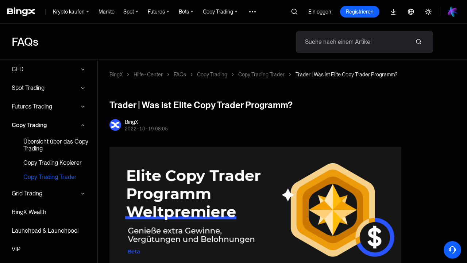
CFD (17, 69)
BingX (116, 74)
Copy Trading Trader (50, 177)
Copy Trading (29, 125)
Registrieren (360, 12)
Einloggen (319, 12)
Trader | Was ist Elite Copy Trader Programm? (346, 74)
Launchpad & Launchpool (45, 230)
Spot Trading (28, 87)
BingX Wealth (29, 212)
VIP (16, 249)
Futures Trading (32, 106)
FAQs (180, 74)
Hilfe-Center (148, 74)
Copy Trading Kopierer (52, 162)
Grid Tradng (27, 193)
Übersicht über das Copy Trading (55, 145)
